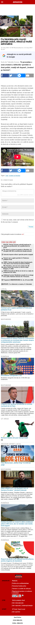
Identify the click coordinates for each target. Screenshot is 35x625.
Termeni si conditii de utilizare (21, 588)
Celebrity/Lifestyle (27, 605)
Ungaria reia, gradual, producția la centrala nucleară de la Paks (16, 405)
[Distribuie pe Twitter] (13, 75)
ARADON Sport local (11, 444)
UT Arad (5, 419)
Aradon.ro (6, 580)
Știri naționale (16, 605)
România (5, 356)
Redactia (14, 580)
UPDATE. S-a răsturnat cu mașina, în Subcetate (17, 284)
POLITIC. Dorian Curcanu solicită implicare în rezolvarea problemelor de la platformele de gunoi (17, 246)
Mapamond (6, 319)
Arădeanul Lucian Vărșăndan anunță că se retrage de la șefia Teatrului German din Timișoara (18, 275)
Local (4, 289)
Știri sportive (16, 612)
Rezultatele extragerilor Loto (11, 375)
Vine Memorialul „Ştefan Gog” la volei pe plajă (16, 464)
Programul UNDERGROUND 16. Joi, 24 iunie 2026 (18, 280)
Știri (3, 600)
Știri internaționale (17, 603)
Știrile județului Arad (18, 600)
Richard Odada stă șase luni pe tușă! (14, 438)
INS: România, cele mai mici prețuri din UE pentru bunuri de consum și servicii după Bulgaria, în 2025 (16, 267)
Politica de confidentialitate (20, 583)
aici (23, 234)
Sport (4, 609)
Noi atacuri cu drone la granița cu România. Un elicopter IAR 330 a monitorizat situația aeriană (17, 250)
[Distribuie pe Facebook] (5, 75)
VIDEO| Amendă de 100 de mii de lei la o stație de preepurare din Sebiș (18, 271)
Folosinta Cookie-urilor (19, 586)
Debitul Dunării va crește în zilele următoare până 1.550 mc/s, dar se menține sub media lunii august (17, 523)
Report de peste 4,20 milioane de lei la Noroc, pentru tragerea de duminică (17, 560)
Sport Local (21, 609)
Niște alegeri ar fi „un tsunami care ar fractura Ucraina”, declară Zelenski (14, 489)
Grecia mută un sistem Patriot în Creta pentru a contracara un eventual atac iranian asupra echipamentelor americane (17, 340)
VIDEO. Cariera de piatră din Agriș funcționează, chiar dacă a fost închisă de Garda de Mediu (17, 262)
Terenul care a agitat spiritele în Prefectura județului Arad (16, 258)
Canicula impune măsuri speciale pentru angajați (18, 254)
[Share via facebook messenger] (22, 75)
